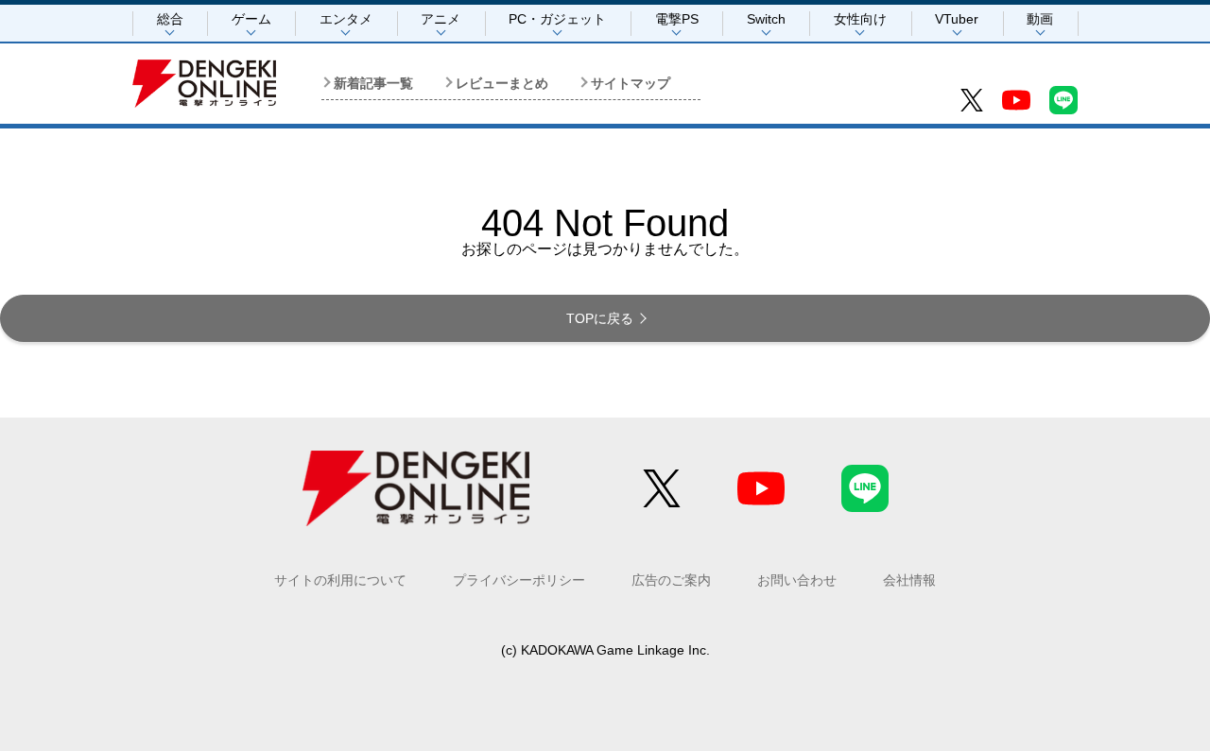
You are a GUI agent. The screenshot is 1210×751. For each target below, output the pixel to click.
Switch (766, 18)
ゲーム (251, 18)
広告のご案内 (671, 580)
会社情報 (909, 580)
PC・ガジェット (557, 18)
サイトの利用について (340, 580)
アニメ (440, 18)
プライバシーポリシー (519, 580)
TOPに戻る (599, 318)
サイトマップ (630, 83)
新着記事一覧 (373, 83)
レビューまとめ (502, 83)
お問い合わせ (797, 580)
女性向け (860, 18)
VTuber (956, 18)
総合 (170, 18)
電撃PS (677, 18)
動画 (1040, 18)
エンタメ (346, 18)
